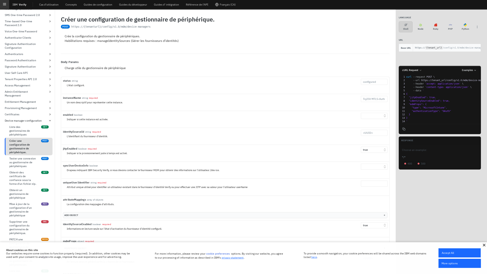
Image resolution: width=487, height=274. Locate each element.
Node (420, 28)
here (314, 257)
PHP (450, 28)
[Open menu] (4, 4)
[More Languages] (477, 27)
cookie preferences (218, 253)
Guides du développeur (133, 4)
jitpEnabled (70, 148)
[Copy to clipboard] (154, 27)
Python (465, 28)
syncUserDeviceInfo (75, 165)
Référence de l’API (197, 4)
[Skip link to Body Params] (58, 62)
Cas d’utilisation (49, 4)
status (67, 80)
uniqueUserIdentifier (76, 182)
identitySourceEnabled (77, 224)
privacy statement (233, 257)
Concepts (71, 4)
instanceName (72, 98)
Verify (19, 4)
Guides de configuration (98, 4)
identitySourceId (73, 131)
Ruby (435, 28)
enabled (68, 114)
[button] (484, 245)
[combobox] (374, 82)
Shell (405, 28)
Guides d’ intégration (166, 4)
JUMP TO (27, 17)
